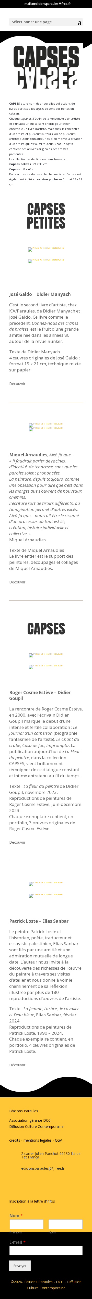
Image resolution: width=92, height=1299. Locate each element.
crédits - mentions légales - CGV (35, 1140)
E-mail (17, 1242)
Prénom (15, 1232)
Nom (16, 1215)
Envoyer (20, 1265)
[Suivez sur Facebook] (11, 1185)
